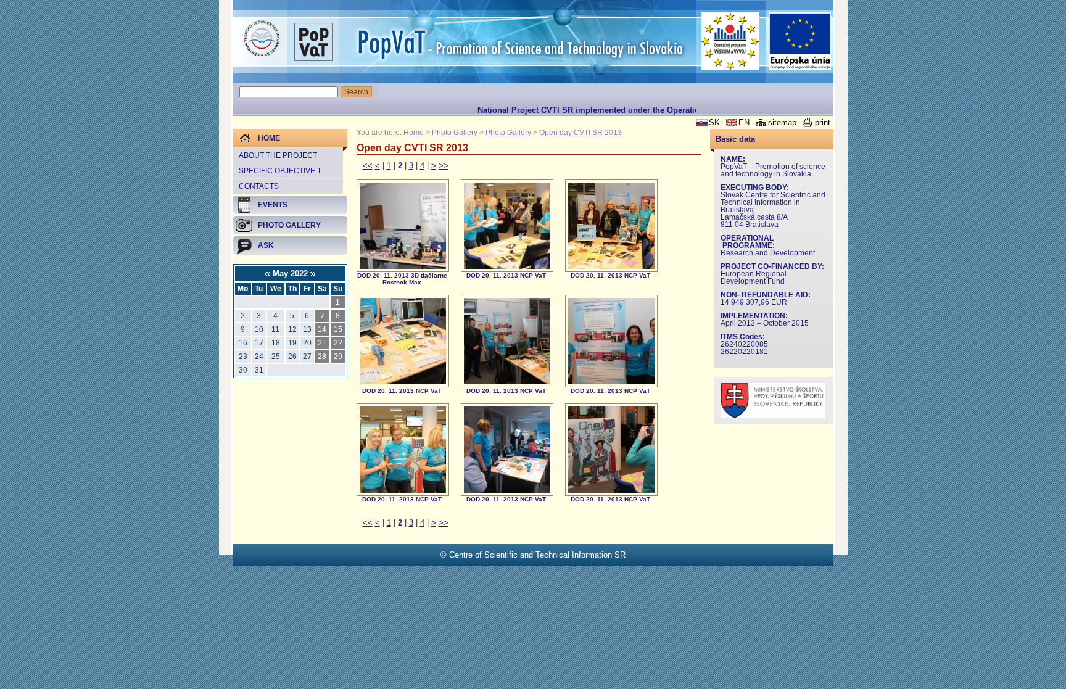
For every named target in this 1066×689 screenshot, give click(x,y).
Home (413, 132)
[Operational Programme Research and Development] (730, 41)
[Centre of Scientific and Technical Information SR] (261, 39)
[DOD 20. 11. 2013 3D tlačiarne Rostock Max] (403, 266)
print (822, 122)
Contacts (259, 186)
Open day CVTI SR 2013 (580, 132)
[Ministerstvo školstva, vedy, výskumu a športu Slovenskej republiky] (773, 415)
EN (744, 122)
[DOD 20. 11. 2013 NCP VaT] (507, 266)
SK (714, 122)
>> (443, 165)
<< (368, 165)
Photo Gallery (454, 132)
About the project (278, 155)
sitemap (782, 122)
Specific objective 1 (280, 171)
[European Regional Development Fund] (800, 42)
